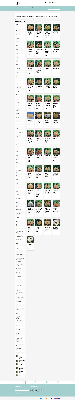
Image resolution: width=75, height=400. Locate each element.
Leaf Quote (17, 117)
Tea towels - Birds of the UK (19, 332)
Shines (17, 172)
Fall (16, 79)
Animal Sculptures (18, 261)
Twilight (17, 195)
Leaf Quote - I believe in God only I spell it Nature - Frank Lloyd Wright (47, 121)
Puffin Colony (17, 325)
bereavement (17, 49)
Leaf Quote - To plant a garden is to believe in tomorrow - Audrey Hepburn (38, 33)
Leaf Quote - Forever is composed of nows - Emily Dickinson (30, 228)
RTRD (17, 162)
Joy (16, 106)
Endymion (17, 75)
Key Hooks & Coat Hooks (19, 239)
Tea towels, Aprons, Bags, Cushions (19, 334)
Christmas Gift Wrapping (19, 276)
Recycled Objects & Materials (19, 247)
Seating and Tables (18, 248)
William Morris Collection (19, 348)
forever (17, 84)
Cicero (17, 53)
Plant (16, 144)
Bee (16, 46)
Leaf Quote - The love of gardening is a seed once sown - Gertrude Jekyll (56, 174)
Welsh (17, 206)
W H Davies (17, 202)
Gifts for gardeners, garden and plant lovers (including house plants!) (20, 292)
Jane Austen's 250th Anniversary (20, 297)
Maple (17, 128)
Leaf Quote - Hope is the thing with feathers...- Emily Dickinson (30, 121)
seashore (17, 166)
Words (17, 221)
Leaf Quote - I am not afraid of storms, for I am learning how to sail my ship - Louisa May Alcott (38, 122)
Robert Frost (17, 159)
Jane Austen (17, 102)
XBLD (17, 224)
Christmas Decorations (19, 275)
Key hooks (33, 7)
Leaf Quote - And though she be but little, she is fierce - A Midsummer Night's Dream (30, 104)
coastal (17, 57)
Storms (17, 179)
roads (17, 158)
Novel (17, 136)
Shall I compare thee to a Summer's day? (19, 171)
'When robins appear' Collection (20, 254)
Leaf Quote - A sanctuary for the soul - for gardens (47, 69)
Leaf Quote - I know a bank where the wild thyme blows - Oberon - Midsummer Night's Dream (30, 140)
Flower (17, 80)
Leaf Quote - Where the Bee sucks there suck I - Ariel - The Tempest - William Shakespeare (47, 210)
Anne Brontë (17, 31)
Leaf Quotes (20, 7)
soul (16, 176)
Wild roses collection (18, 345)
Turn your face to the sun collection (19, 341)
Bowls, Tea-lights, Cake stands (20, 235)
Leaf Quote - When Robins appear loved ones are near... (30, 32)
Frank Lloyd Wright (18, 87)
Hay (16, 95)
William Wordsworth (18, 214)
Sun (16, 182)
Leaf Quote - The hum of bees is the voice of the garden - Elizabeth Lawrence (47, 175)
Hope (17, 98)
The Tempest (17, 187)
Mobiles (17, 242)
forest (17, 83)
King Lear (17, 110)
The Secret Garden (18, 186)
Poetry (17, 148)
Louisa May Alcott (18, 124)
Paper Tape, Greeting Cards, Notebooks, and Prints (19, 320)
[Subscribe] (28, 390)
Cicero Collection (18, 282)
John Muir (17, 105)
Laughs (17, 114)
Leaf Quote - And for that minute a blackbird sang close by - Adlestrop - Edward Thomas (39, 87)
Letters (17, 120)
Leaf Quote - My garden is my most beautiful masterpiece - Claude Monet (55, 156)
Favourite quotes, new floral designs (19, 288)
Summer (17, 180)
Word (17, 220)
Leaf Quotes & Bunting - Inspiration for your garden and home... (25, 11)
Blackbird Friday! (18, 272)
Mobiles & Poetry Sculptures (19, 312)
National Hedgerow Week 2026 (20, 316)
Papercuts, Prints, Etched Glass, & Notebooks (20, 245)
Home (17, 7)
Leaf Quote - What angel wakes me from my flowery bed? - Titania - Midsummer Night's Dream (39, 210)
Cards (41, 7)
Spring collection (18, 329)
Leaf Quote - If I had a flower (55, 138)
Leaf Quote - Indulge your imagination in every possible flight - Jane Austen (38, 139)
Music (17, 243)
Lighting (17, 307)
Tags (17, 24)
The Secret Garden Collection (20, 337)
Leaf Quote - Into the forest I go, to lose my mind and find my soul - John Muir (30, 50)
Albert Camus (18, 30)
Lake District (17, 113)
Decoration (17, 64)
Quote (17, 151)
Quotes (17, 152)
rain (16, 154)
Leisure (17, 118)
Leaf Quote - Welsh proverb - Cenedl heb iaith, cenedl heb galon (30, 245)
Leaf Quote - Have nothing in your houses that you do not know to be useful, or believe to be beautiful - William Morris (56, 51)
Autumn (17, 42)
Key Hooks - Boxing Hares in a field (21, 368)
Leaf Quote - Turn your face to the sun (56, 32)
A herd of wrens (18, 257)
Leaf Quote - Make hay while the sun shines (47, 156)
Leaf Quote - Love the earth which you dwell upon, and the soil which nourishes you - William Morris (47, 51)
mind (16, 133)
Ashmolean (17, 38)
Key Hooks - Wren (21, 371)
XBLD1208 (17, 225)
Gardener (17, 90)
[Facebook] (16, 393)
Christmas (17, 52)
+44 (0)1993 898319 (48, 2)
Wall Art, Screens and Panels (19, 344)
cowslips (17, 60)
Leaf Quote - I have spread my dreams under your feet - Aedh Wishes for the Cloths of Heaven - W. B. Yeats (56, 122)
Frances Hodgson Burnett (19, 86)
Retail (17, 155)
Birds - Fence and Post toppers (20, 233)
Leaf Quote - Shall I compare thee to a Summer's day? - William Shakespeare (30, 175)
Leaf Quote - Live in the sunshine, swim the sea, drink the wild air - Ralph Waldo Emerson (47, 87)
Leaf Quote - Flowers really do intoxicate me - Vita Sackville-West (56, 104)
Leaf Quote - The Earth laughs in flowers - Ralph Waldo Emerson (38, 174)
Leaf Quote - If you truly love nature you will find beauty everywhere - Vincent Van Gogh (30, 157)
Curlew (17, 61)
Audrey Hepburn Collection (19, 264)
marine (17, 129)
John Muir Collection (18, 300)
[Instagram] (18, 393)
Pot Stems (24, 7)
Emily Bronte (17, 72)
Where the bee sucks (18, 210)
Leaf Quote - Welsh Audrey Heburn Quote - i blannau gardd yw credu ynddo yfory (55, 228)
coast (17, 56)
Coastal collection (18, 285)
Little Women (17, 121)
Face (16, 76)
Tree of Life (17, 194)
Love (16, 125)
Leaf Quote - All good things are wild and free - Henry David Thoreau (30, 87)
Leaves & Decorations (19, 240)
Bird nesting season (18, 268)
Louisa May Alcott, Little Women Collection (20, 309)
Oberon (17, 140)
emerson (17, 71)
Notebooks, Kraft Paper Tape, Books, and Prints (19, 318)
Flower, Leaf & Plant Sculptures (20, 236)
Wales (17, 205)
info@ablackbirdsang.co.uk (56, 2)
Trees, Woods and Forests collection (19, 339)
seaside (17, 167)
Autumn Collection (18, 265)
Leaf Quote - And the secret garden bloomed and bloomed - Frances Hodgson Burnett (56, 87)
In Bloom (17, 99)
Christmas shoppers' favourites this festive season (20, 279)
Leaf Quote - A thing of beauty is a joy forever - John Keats (56, 69)
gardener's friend (18, 91)
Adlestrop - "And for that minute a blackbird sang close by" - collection (20, 259)
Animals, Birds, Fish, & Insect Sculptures (19, 232)
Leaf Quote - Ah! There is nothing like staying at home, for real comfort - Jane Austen (30, 69)
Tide (16, 190)
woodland (17, 217)
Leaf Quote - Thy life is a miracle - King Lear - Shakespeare (30, 191)
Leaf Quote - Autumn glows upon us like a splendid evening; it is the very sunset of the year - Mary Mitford (56, 210)
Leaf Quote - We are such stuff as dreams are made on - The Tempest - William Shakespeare (30, 210)
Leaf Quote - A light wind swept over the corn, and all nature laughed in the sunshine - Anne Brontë (38, 70)
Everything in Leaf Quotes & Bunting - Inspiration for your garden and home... (19, 27)
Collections (44, 7)
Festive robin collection (19, 290)
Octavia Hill (17, 143)
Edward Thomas (18, 68)
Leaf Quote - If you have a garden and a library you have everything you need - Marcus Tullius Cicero (47, 33)
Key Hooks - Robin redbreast (21, 375)
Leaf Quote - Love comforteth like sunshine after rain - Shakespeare (47, 228)
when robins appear (18, 209)
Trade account (53, 7)
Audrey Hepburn (18, 41)
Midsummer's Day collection (19, 310)
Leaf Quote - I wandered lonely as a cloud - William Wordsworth (47, 139)
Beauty (17, 45)
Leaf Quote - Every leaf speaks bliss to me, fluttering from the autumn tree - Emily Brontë (47, 104)
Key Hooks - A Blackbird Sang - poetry (22, 364)
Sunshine (17, 183)
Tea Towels (28, 7)
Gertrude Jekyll (18, 94)
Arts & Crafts (17, 37)
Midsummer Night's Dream (19, 132)
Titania (17, 191)
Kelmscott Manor (18, 109)
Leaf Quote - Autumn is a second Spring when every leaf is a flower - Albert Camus (38, 104)
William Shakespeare (18, 213)
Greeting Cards (18, 294)
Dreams (17, 65)
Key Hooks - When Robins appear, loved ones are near (21, 357)
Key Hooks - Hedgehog (22, 360)
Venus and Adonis (18, 198)
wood (17, 216)
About (48, 7)
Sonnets (17, 175)
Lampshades (37, 7)
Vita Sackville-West (18, 201)
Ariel (16, 34)
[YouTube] (19, 393)
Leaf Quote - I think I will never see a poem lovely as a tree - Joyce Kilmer (39, 228)
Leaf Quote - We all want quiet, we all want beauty (55, 191)
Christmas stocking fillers (19, 281)
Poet (16, 147)
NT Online (17, 139)
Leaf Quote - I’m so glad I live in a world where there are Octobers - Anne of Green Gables (39, 157)
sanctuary (17, 163)
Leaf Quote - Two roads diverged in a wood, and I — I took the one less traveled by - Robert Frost (47, 192)
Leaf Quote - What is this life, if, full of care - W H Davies (39, 50)
